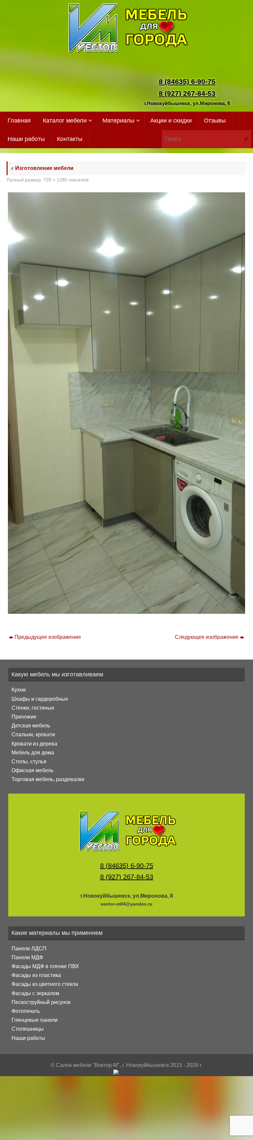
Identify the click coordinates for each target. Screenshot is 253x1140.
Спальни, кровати (33, 734)
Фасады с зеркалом (35, 993)
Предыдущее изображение (47, 637)
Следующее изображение (207, 637)
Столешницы (28, 1029)
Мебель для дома (33, 752)
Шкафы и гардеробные (40, 699)
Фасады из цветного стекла (45, 984)
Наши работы (28, 1038)
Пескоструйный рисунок (41, 1002)
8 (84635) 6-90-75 (187, 81)
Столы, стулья (29, 761)
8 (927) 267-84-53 (187, 93)
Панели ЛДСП (29, 948)
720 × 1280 (55, 179)
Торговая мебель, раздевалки (48, 779)
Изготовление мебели (42, 168)
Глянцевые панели (35, 1020)
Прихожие (24, 716)
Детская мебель (31, 725)
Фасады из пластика (36, 975)
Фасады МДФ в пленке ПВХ (45, 966)
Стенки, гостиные (33, 708)
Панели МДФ (27, 957)
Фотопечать (26, 1011)
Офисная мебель (32, 770)
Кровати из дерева (34, 743)
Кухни (19, 689)
